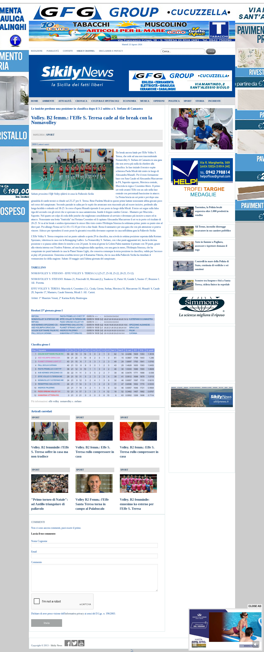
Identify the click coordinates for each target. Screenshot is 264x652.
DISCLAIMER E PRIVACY (111, 51)
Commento (36, 562)
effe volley (54, 401)
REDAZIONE (36, 51)
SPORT (50, 134)
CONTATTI (68, 51)
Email (34, 551)
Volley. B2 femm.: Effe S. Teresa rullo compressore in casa (94, 452)
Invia (47, 623)
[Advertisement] (202, 352)
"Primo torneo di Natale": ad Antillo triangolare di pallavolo (49, 504)
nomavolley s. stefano (70, 401)
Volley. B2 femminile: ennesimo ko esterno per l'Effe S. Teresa (137, 504)
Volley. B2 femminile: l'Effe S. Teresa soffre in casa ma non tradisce (50, 452)
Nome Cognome (39, 541)
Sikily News (56, 645)
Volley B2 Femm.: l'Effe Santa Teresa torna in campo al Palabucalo (92, 504)
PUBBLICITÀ (53, 51)
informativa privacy (74, 613)
